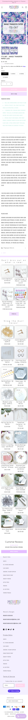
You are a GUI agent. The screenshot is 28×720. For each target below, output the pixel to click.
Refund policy (13, 714)
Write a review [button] (14, 551)
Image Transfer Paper (8, 575)
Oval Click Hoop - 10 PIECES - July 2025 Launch (20, 280)
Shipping (2, 63)
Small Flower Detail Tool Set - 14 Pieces (7, 466)
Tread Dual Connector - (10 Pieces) (20, 424)
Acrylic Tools (6, 582)
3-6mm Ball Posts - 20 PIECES (7, 279)
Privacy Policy (7, 635)
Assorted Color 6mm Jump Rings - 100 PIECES (20, 467)
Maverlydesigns (10, 712)
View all (14, 314)
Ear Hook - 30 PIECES (20, 402)
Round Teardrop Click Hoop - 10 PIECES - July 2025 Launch (7, 304)
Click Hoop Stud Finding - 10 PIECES (20, 361)
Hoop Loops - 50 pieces (21, 382)
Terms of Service (9, 676)
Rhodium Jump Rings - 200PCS (7, 402)
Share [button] (4, 253)
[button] (2, 7)
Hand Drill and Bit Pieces (20, 509)
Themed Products (7, 593)
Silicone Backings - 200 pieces (20, 445)
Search (4, 561)
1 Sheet (5, 73)
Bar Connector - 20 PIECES (7, 361)
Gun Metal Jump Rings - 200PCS (7, 509)
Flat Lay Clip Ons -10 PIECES (7, 423)
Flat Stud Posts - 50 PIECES (7, 382)
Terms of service (10, 716)
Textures (5, 585)
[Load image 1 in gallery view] (5, 50)
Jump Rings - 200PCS (7, 340)
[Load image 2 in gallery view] (14, 50)
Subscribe (20, 685)
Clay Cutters (6, 568)
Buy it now (14, 94)
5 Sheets (21, 73)
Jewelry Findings (7, 578)
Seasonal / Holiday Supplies (9, 571)
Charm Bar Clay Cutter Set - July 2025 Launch (21, 303)
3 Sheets (13, 73)
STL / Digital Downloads (8, 564)
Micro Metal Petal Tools (7, 530)
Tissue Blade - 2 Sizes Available (21, 488)
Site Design (16, 712)
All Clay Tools (6, 589)
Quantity (3, 80)
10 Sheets (5, 77)
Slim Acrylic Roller (20, 529)
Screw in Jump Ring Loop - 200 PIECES (7, 445)
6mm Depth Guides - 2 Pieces (7, 488)
